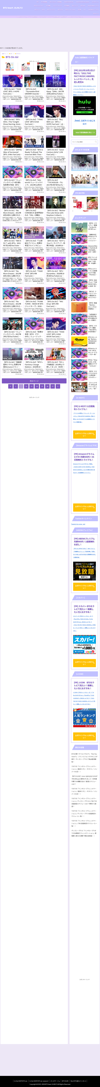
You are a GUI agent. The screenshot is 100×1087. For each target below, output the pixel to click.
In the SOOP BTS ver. (20, 1081)
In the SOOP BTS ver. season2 (38, 1081)
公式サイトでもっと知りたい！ (84, 434)
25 (42, 386)
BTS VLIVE (65, 1081)
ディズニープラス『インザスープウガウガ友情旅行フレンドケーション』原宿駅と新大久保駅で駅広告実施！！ (83, 833)
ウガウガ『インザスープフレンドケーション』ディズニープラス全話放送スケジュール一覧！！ (83, 813)
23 (31, 386)
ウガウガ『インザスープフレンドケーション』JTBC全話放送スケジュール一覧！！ (84, 823)
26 (47, 386)
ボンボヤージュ (55, 1081)
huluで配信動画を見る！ (84, 132)
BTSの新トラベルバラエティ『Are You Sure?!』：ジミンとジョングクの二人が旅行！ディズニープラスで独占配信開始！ (84, 758)
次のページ (34, 381)
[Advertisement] (50, 31)
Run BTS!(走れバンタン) (78, 1081)
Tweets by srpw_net (78, 524)
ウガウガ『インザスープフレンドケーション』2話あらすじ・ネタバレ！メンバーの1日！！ (84, 769)
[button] (96, 142)
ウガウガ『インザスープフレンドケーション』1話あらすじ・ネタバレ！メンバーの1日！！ (84, 791)
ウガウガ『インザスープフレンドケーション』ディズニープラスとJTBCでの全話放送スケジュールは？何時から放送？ (84, 802)
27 (52, 386)
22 (26, 386)
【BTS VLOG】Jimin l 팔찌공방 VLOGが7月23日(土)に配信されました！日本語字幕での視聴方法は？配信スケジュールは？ (84, 780)
